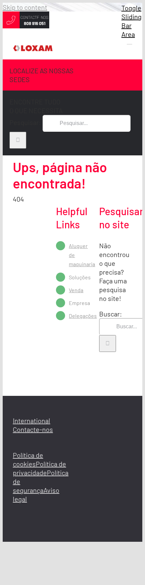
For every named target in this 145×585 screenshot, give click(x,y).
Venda (76, 290)
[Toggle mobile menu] (129, 41)
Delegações (83, 315)
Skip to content (25, 7)
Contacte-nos (33, 429)
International (31, 420)
